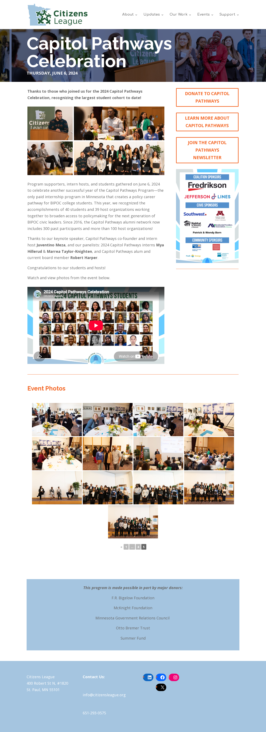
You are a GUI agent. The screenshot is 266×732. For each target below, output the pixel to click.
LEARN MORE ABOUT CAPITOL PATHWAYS (207, 121)
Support (227, 14)
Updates (151, 14)
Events (203, 14)
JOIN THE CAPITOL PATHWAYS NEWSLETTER (207, 150)
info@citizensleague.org (104, 695)
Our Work (178, 14)
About (128, 14)
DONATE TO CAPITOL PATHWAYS (207, 97)
